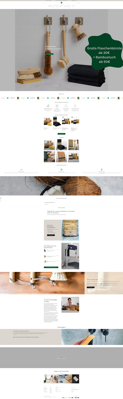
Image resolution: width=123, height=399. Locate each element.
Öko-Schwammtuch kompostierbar (51, 250)
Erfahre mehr (91, 287)
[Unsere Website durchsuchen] (44, 3)
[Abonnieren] (78, 388)
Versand (51, 390)
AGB (44, 390)
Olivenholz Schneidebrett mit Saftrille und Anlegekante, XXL (51, 256)
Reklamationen (45, 391)
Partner (50, 391)
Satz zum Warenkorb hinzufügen (51, 267)
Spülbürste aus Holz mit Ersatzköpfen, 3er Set (51, 261)
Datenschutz (45, 389)
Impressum (45, 387)
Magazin (51, 389)
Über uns (51, 388)
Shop (50, 387)
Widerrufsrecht (45, 388)
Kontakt (51, 392)
